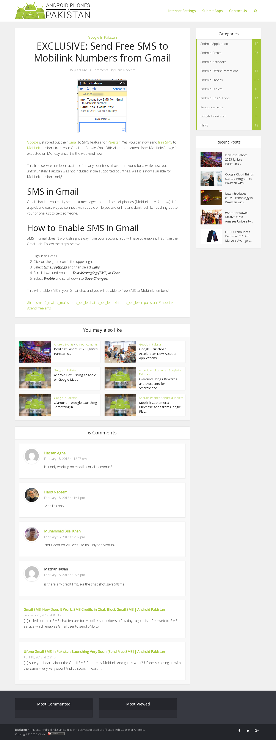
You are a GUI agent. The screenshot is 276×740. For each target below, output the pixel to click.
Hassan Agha (55, 453)
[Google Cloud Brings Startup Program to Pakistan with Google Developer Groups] (213, 178)
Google (32, 142)
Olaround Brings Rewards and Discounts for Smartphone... (158, 383)
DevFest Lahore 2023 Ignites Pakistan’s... (236, 159)
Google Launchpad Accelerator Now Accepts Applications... (158, 353)
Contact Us (238, 10)
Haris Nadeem (125, 70)
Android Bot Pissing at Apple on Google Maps (75, 377)
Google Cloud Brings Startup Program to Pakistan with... (239, 178)
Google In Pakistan (102, 37)
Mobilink (33, 147)
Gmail (73, 142)
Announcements (86, 344)
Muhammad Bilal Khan (62, 531)
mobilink (167, 302)
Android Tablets (173, 398)
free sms (35, 302)
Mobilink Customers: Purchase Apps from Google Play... (160, 406)
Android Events (63, 344)
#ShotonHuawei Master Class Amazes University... (239, 217)
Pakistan (114, 142)
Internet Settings (182, 10)
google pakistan (111, 302)
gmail (50, 302)
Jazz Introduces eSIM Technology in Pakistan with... (239, 197)
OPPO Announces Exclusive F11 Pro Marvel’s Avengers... (238, 236)
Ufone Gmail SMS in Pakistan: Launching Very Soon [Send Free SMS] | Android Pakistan (94, 651)
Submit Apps (212, 10)
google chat (86, 302)
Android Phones (149, 398)
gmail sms (65, 302)
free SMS (165, 142)
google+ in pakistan (142, 302)
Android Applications (152, 370)
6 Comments (99, 70)
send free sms (40, 308)
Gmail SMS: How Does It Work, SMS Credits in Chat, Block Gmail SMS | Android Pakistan (94, 609)
